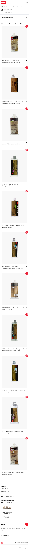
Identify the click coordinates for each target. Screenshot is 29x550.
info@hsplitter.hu (8, 12)
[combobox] (24, 548)
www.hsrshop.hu (5, 535)
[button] (27, 2)
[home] (3, 2)
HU (25, 548)
